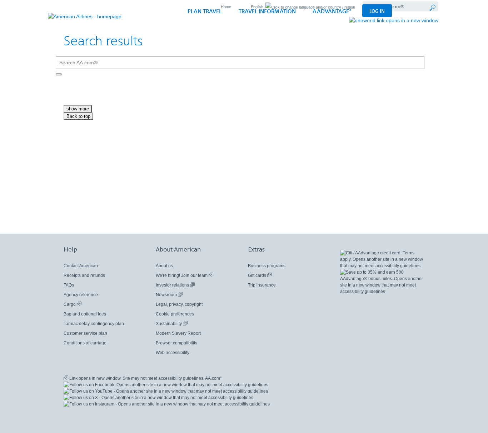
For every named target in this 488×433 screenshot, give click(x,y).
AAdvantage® (332, 11)
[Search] (58, 74)
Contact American (81, 265)
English (257, 7)
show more (77, 108)
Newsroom (169, 295)
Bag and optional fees (85, 314)
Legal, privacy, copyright (179, 304)
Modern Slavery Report (178, 333)
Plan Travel (204, 11)
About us (164, 265)
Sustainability (172, 324)
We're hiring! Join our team (184, 276)
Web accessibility (172, 352)
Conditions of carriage (85, 342)
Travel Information (267, 11)
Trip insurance (262, 285)
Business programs (266, 265)
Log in (377, 11)
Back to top (78, 116)
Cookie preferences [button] (175, 314)
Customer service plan (85, 333)
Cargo (72, 305)
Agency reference (81, 294)
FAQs (69, 285)
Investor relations (175, 285)
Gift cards (260, 276)
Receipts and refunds (84, 275)
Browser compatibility (176, 342)
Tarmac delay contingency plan (94, 323)
